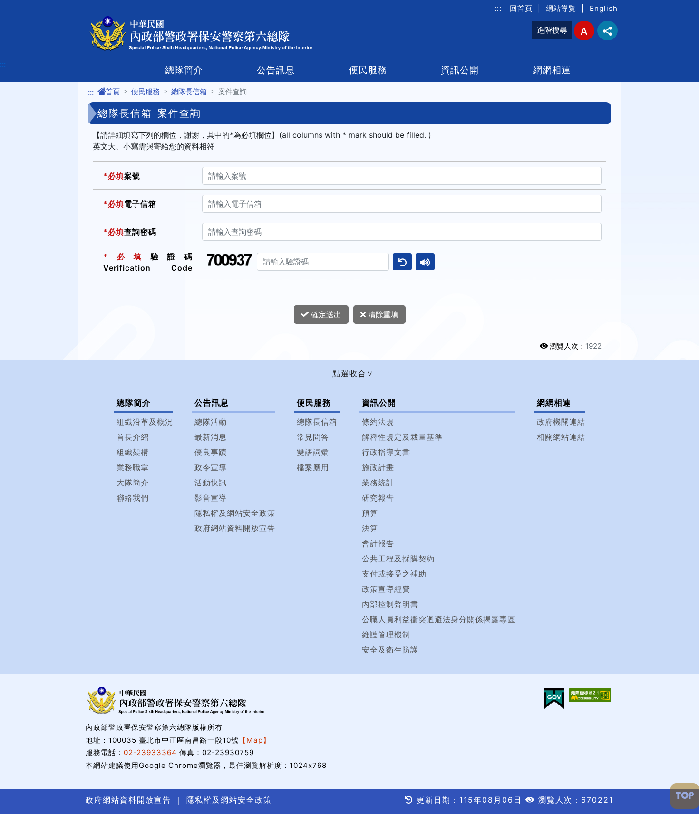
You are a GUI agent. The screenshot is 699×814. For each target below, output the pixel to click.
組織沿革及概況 (144, 421)
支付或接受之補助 (394, 573)
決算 (370, 528)
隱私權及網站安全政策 (234, 513)
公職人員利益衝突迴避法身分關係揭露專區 (438, 619)
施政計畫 (378, 467)
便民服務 (368, 70)
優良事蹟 (210, 452)
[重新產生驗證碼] (402, 261)
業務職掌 (132, 467)
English (604, 8)
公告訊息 (276, 70)
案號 (121, 175)
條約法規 (378, 421)
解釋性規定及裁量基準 (402, 437)
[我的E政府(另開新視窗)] (554, 698)
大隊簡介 (132, 482)
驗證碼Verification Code (148, 262)
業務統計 (378, 482)
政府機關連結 (561, 421)
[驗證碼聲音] (425, 261)
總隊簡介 (184, 70)
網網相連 (552, 70)
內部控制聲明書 (390, 604)
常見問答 (313, 437)
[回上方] (684, 796)
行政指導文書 (386, 452)
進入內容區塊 (23, 5)
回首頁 (521, 8)
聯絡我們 (132, 497)
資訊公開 (460, 70)
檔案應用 (313, 467)
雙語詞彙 (313, 452)
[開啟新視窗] (590, 695)
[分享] (607, 30)
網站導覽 (561, 8)
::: (498, 8)
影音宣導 (210, 497)
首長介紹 (132, 437)
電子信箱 (129, 203)
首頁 (113, 91)
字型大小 (584, 30)
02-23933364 (150, 752)
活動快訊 (210, 482)
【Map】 (255, 740)
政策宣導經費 (386, 589)
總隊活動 (210, 421)
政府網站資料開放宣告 (234, 528)
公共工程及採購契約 (398, 558)
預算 (370, 513)
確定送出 (325, 314)
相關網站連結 (561, 437)
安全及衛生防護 (390, 649)
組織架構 (132, 452)
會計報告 (378, 543)
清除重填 (382, 314)
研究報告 (378, 497)
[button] (349, 373)
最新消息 (210, 437)
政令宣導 (210, 467)
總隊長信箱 (189, 91)
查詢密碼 (129, 232)
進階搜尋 (552, 30)
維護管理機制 (386, 634)
